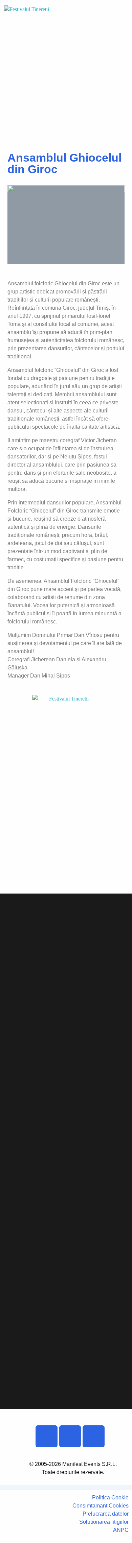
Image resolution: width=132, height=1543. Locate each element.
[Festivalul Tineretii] (29, 20)
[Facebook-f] (47, 1436)
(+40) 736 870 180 (34, 869)
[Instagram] (70, 1436)
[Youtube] (94, 1436)
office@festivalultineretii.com (51, 835)
